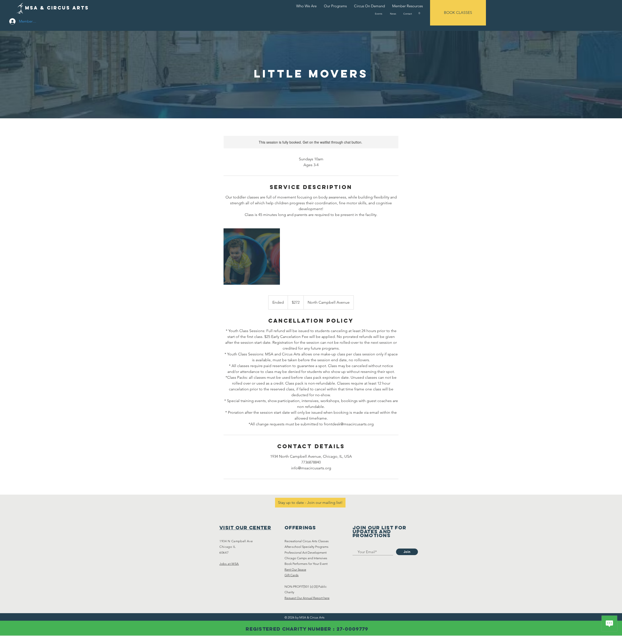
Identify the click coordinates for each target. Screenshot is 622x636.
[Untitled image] (252, 256)
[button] (419, 13)
